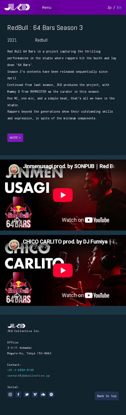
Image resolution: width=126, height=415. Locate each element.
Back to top (106, 396)
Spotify (51, 394)
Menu (47, 7)
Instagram (10, 394)
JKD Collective (16, 325)
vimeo (35, 394)
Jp (109, 7)
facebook (18, 394)
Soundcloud (43, 394)
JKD (17, 7)
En (119, 7)
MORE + (15, 137)
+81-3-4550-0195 (20, 370)
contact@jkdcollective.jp (28, 375)
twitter (27, 394)
